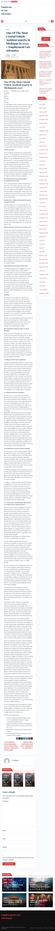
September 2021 (43, 157)
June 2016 (42, 202)
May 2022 (42, 142)
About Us (32, 928)
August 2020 (42, 187)
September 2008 (44, 293)
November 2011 (43, 225)
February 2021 (43, 168)
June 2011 (42, 244)
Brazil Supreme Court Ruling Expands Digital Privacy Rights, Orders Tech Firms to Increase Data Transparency (45, 64)
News (5, 773)
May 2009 (42, 286)
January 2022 (43, 146)
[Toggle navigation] (26, 21)
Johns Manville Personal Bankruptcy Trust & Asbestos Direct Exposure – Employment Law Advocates (11, 746)
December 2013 (43, 217)
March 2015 (42, 206)
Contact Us (51, 928)
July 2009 (42, 282)
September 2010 (43, 267)
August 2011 (42, 236)
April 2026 (42, 104)
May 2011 (41, 248)
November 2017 (43, 199)
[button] (49, 21)
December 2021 (43, 149)
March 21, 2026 (35, 904)
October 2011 (42, 229)
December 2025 (43, 115)
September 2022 (43, 131)
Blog (7, 29)
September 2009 (44, 274)
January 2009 (43, 289)
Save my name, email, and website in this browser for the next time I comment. (18, 858)
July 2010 (42, 270)
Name (5, 830)
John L (14, 55)
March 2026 (42, 108)
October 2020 (43, 180)
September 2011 (43, 233)
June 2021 (42, 161)
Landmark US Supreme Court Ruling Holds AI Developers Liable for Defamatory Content (13, 903)
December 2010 (43, 259)
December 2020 (43, 176)
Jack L (15, 889)
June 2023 (42, 127)
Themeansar (4, 928)
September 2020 (43, 183)
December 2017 (43, 195)
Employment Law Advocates (6, 10)
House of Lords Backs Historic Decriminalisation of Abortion (39, 903)
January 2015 (43, 210)
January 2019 (43, 191)
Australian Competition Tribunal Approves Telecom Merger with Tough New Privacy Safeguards (45, 54)
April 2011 (42, 252)
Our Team (45, 928)
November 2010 (43, 263)
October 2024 (43, 123)
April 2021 (42, 165)
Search (41, 29)
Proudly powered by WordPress (8, 927)
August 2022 (42, 134)
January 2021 (43, 172)
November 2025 (43, 119)
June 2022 (42, 138)
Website (5, 847)
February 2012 (43, 221)
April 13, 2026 (8, 889)
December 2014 (43, 214)
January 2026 (43, 112)
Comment (6, 801)
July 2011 (41, 240)
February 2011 (43, 255)
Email (4, 839)
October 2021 (43, 153)
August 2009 (42, 278)
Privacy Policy (39, 928)
